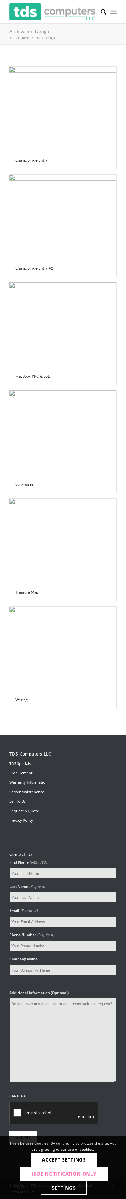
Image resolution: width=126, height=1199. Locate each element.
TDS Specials (20, 763)
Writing (21, 700)
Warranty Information (28, 782)
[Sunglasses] (62, 433)
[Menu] (113, 12)
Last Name (27, 886)
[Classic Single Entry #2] (62, 218)
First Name (28, 862)
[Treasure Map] (62, 542)
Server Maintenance (26, 791)
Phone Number (31, 934)
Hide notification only (63, 1174)
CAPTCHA (17, 1096)
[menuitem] (100, 11)
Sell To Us (17, 801)
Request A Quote (24, 810)
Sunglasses (24, 485)
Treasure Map (26, 593)
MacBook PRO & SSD (33, 376)
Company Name (23, 958)
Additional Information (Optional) (39, 992)
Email (23, 910)
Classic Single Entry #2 (34, 268)
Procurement (21, 772)
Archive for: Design (29, 31)
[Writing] (62, 650)
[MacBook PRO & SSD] (62, 325)
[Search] (100, 11)
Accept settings (64, 1160)
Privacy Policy (21, 820)
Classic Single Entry (31, 160)
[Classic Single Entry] (62, 110)
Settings (64, 1188)
